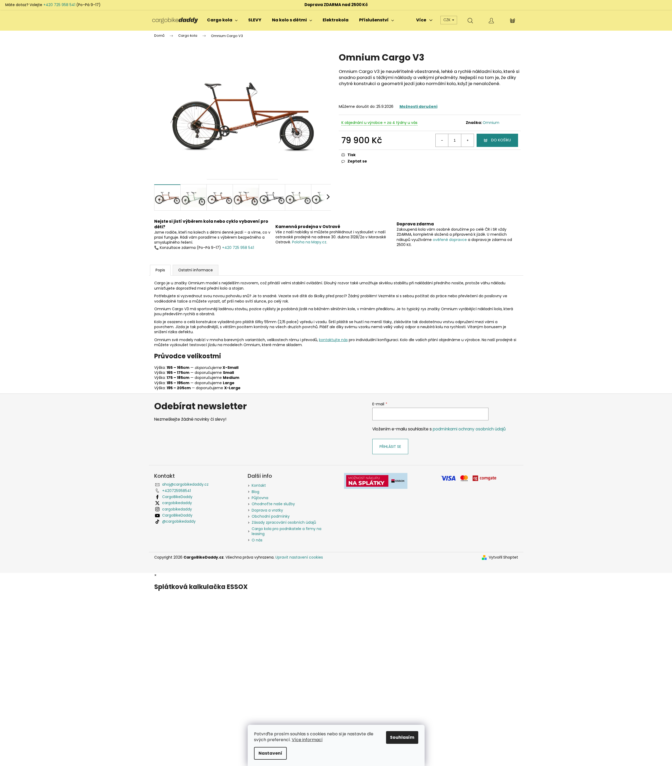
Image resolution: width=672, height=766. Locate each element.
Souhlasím (402, 737)
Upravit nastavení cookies (299, 557)
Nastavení (270, 753)
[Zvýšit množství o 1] (467, 140)
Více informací (307, 740)
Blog (255, 491)
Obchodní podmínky (271, 516)
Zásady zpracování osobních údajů (284, 522)
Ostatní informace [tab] (195, 270)
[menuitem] (222, 20)
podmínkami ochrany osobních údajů (469, 429)
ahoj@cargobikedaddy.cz (185, 484)
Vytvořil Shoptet (503, 557)
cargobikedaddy (177, 502)
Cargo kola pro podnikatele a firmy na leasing (286, 531)
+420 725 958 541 (59, 4)
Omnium (491, 122)
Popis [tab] (160, 270)
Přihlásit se (390, 446)
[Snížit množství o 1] (442, 140)
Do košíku (501, 140)
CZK (447, 19)
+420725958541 (176, 490)
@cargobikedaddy (179, 521)
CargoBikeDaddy (177, 496)
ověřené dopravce (450, 239)
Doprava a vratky (267, 510)
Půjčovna (260, 497)
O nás (257, 540)
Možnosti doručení (419, 106)
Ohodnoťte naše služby (273, 504)
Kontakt (259, 485)
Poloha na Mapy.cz (309, 242)
